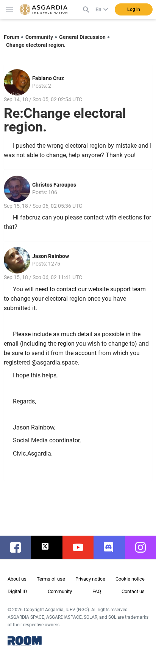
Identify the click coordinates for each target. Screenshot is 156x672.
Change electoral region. (36, 45)
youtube (82, 547)
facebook (19, 547)
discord (113, 547)
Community (39, 37)
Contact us (133, 591)
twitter (50, 547)
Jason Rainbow (50, 256)
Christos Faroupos (54, 185)
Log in (133, 9)
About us (17, 579)
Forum (11, 37)
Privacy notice (90, 579)
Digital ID (17, 591)
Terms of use (51, 579)
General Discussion (82, 37)
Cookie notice (130, 579)
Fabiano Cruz (48, 78)
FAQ (96, 591)
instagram (144, 547)
